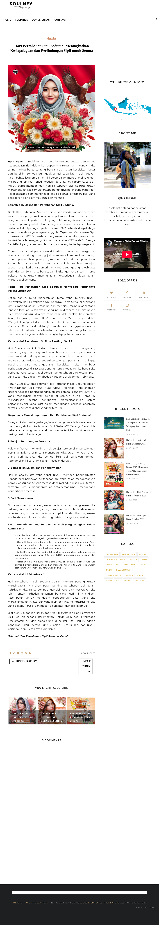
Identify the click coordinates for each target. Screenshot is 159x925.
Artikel (51, 38)
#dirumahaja (112, 554)
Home (7, 19)
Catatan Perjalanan (115, 559)
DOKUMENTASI (41, 19)
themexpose (111, 903)
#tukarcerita (128, 554)
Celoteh (133, 559)
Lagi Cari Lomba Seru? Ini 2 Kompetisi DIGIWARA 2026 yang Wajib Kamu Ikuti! (138, 424)
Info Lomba (129, 565)
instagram (143, 298)
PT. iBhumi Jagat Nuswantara (31, 903)
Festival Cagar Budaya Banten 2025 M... (80, 717)
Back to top (144, 907)
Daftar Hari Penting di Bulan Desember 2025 (136, 442)
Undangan (140, 581)
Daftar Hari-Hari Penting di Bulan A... (22, 717)
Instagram (127, 310)
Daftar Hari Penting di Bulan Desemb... (51, 717)
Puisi (118, 581)
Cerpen (144, 559)
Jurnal (109, 570)
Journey (143, 565)
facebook (111, 310)
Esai (118, 565)
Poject (140, 575)
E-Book (109, 565)
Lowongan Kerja (113, 575)
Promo (109, 581)
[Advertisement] (127, 53)
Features (21, 19)
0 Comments (87, 653)
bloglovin (111, 298)
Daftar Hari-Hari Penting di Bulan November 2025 (138, 494)
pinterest (127, 298)
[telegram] (18, 653)
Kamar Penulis (123, 570)
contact (60, 19)
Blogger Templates (90, 903)
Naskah (129, 575)
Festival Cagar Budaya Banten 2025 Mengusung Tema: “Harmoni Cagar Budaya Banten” (137, 469)
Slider (127, 581)
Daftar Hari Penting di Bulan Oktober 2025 (136, 517)
